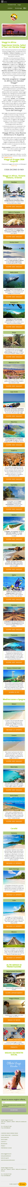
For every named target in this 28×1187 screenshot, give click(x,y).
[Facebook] (25, 8)
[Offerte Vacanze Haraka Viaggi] (14, 1077)
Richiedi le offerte (14, 730)
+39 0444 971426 (11, 4)
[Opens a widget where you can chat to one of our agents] (22, 1184)
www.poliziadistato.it (6, 1156)
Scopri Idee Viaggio (14, 207)
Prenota (14, 1047)
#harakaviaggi (18, 8)
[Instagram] (24, 8)
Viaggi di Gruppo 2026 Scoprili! (14, 160)
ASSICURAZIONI (5, 1137)
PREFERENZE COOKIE (6, 1148)
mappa (19, 4)
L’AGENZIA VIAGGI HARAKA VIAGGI (9, 1133)
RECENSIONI (4, 1143)
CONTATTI (3, 1141)
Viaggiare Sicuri (8, 157)
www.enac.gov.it (5, 1158)
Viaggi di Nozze (14, 1020)
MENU (5, 2)
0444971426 (14, 165)
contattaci (10, 8)
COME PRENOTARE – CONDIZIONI (9, 1135)
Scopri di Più (14, 692)
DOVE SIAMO (4, 1139)
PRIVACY (3, 1146)
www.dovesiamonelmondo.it (8, 1160)
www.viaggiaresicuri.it (6, 1153)
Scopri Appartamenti (14, 993)
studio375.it (16, 1184)
